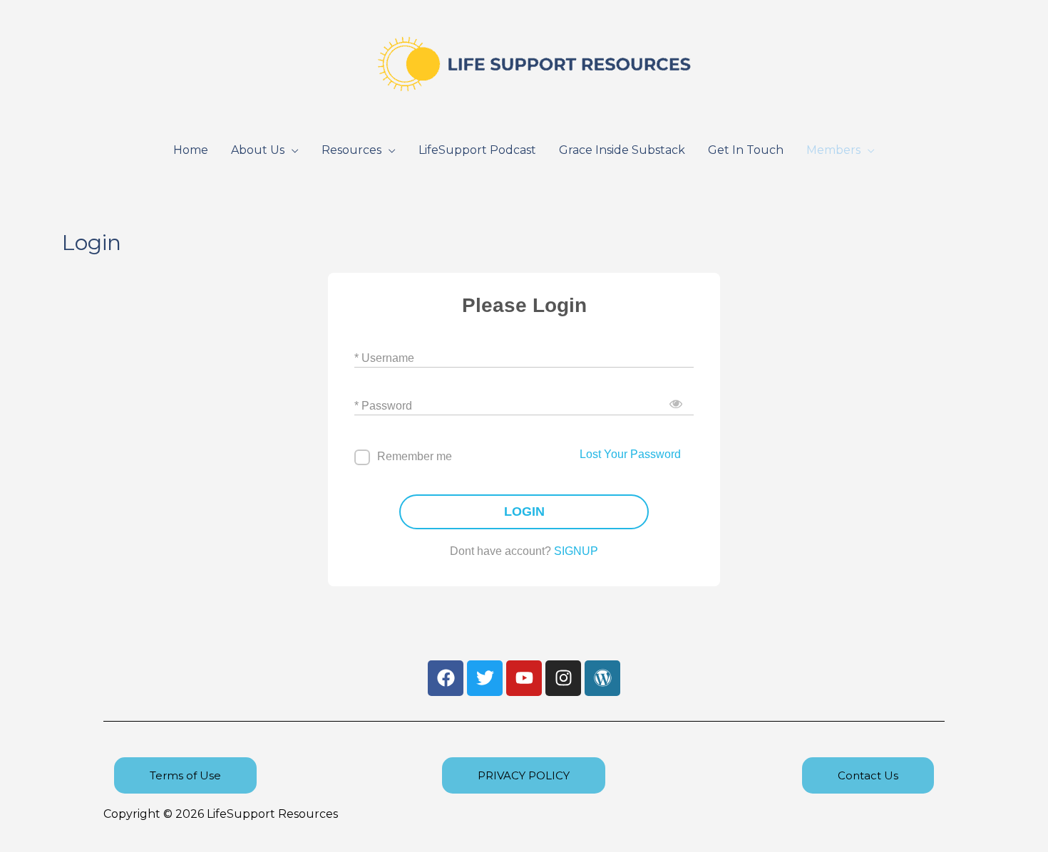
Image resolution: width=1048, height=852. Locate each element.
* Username (384, 358)
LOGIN (524, 511)
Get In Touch (746, 150)
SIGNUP (576, 551)
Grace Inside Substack (622, 150)
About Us (257, 150)
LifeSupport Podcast (477, 150)
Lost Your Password (630, 454)
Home (190, 150)
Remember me (414, 456)
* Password (383, 406)
